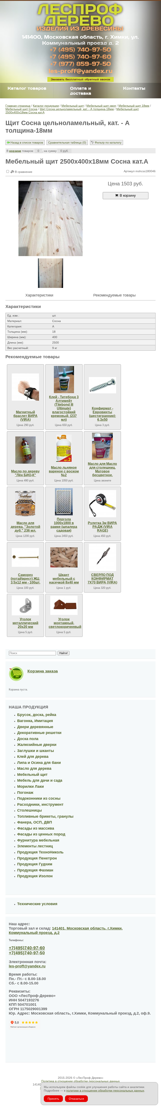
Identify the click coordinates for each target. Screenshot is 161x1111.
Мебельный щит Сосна (21, 109)
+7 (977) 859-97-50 (80, 63)
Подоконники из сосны (38, 798)
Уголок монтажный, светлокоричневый (65, 623)
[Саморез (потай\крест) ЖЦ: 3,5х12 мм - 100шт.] (25, 557)
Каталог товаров (27, 88)
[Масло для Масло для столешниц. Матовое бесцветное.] (102, 446)
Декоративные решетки (39, 733)
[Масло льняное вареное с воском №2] (64, 448)
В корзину (128, 196)
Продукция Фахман (35, 870)
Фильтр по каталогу (108, 142)
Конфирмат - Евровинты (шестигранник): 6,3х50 (102, 414)
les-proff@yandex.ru (81, 70)
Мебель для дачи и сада (39, 780)
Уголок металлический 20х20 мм (25, 623)
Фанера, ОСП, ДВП (34, 822)
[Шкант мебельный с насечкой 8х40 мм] (64, 557)
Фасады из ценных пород (41, 834)
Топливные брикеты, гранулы (45, 816)
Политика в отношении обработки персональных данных (80, 1081)
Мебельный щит (72, 105)
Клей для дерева (32, 756)
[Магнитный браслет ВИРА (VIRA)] (25, 387)
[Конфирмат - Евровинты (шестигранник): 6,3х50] (102, 385)
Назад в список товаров (26, 142)
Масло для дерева (34, 768)
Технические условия (37, 904)
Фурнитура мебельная (38, 840)
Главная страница (17, 105)
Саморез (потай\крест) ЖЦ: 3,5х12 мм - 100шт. (25, 578)
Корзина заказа (42, 671)
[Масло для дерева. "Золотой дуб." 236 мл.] (25, 503)
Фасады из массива (35, 828)
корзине (15, 151)
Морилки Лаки (30, 786)
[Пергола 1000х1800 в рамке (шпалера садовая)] (64, 501)
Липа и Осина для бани (39, 763)
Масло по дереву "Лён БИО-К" (25, 473)
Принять (53, 1098)
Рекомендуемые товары (114, 295)
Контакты (134, 88)
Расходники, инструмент (40, 804)
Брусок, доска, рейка (36, 715)
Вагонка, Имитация (35, 721)
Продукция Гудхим (34, 864)
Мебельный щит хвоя (101, 105)
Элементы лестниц (35, 846)
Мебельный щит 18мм (133, 105)
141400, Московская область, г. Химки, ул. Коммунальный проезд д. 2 (80, 40)
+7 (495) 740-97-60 (80, 56)
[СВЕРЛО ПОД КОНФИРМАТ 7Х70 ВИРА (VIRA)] (102, 557)
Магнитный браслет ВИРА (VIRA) (25, 415)
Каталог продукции (46, 105)
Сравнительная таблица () (67, 142)
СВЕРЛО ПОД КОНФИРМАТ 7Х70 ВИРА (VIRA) (102, 578)
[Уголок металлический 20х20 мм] (25, 605)
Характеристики (39, 295)
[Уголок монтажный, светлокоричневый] (64, 605)
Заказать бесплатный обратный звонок (80, 79)
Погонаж (25, 792)
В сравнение (23, 171)
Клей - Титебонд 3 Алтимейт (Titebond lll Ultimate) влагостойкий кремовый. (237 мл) (64, 408)
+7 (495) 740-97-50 (80, 49)
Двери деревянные (35, 727)
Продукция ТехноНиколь (40, 852)
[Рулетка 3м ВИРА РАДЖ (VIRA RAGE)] (102, 503)
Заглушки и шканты (35, 751)
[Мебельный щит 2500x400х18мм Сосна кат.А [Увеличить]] (50, 219)
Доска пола (27, 739)
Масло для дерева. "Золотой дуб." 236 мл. (25, 526)
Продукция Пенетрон (37, 858)
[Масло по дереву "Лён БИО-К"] (25, 450)
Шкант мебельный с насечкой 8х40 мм (64, 578)
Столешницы (29, 810)
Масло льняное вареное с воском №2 (64, 471)
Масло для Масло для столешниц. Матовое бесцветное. (102, 469)
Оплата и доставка (80, 91)
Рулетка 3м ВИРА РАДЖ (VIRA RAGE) (102, 526)
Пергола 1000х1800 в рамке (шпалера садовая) (64, 524)
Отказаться (76, 1098)
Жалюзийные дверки (36, 745)
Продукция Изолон (35, 876)
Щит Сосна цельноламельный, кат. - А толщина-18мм (77, 109)
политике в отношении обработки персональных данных (105, 1090)
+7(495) (27, 947)
